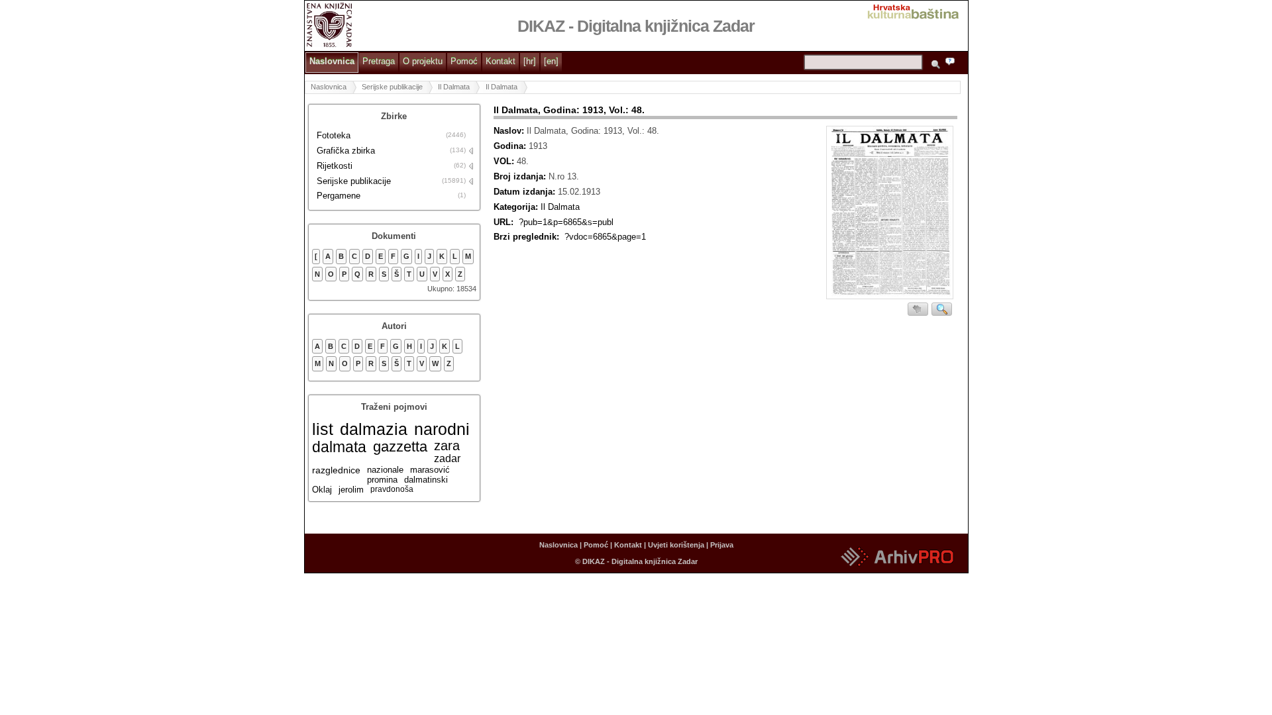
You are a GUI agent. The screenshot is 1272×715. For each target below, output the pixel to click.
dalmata (339, 446)
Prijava (721, 545)
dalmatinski (426, 480)
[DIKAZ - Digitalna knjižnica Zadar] (329, 24)
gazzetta (400, 446)
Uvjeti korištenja (676, 545)
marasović (430, 470)
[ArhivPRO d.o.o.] (897, 567)
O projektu (423, 61)
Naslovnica (331, 61)
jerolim (351, 490)
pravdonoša (391, 489)
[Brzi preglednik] (889, 214)
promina (382, 480)
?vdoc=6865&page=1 (605, 237)
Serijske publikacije (392, 87)
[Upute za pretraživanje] (953, 64)
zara (447, 445)
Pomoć (464, 61)
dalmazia (373, 429)
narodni (442, 429)
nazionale (385, 470)
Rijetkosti (334, 166)
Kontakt (500, 61)
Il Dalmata (454, 87)
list (322, 429)
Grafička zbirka (346, 151)
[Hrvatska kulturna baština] (917, 10)
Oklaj (322, 490)
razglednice (336, 470)
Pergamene (338, 196)
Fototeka (333, 135)
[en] (551, 61)
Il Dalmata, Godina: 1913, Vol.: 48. (569, 110)
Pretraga (378, 61)
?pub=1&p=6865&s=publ (566, 222)
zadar (447, 458)
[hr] (529, 61)
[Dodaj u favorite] (918, 309)
